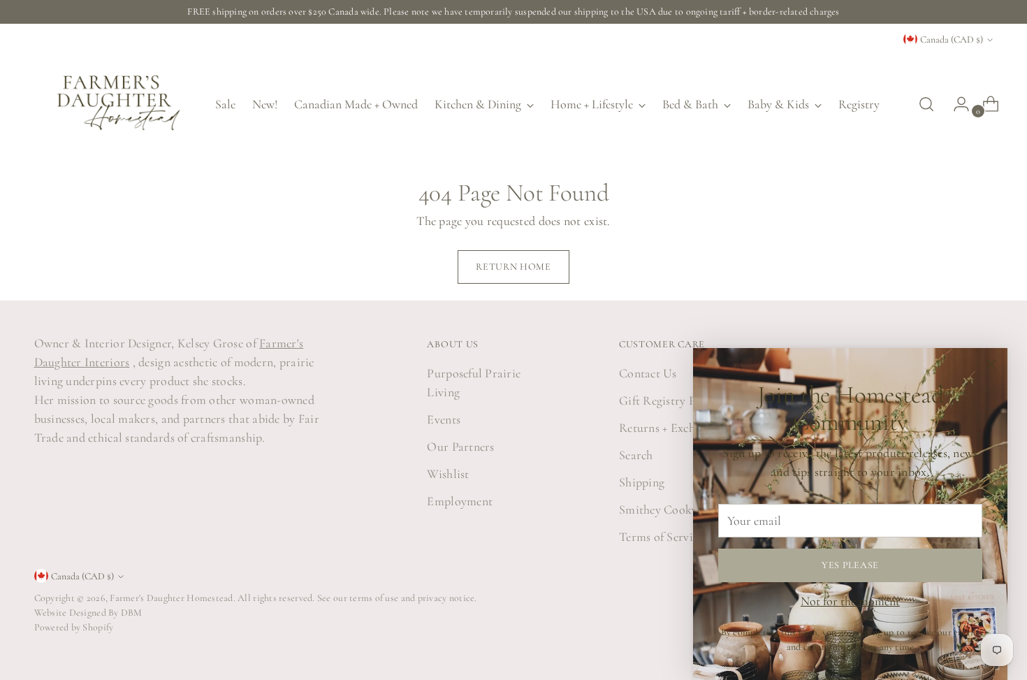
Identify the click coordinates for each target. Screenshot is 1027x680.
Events (443, 419)
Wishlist (448, 474)
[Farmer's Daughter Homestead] (114, 104)
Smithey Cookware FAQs (684, 509)
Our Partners (460, 446)
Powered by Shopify (74, 627)
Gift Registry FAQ (667, 400)
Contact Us (648, 373)
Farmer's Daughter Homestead (171, 598)
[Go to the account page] (956, 104)
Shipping (641, 482)
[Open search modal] (926, 104)
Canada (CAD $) (951, 39)
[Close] (991, 364)
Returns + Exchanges (670, 427)
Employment (460, 501)
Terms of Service (661, 536)
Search (636, 455)
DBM (131, 612)
